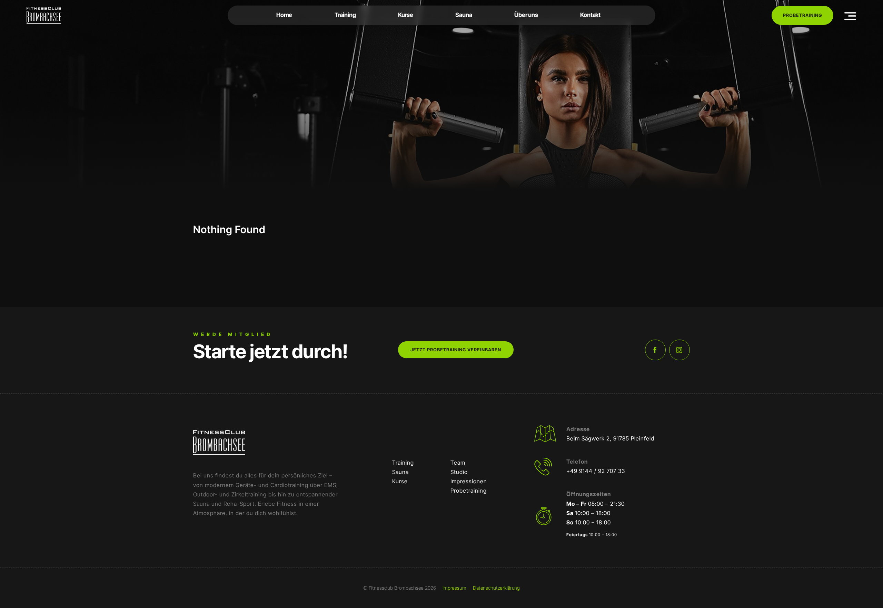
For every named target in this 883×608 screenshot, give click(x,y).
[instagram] (679, 350)
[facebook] (655, 350)
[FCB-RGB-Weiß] (44, 9)
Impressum (454, 588)
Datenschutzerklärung (496, 588)
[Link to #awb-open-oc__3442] (850, 16)
